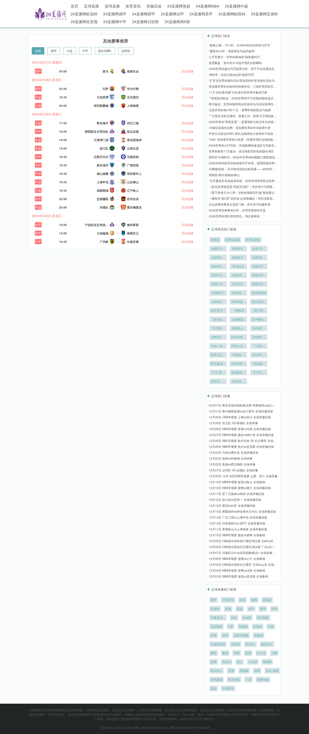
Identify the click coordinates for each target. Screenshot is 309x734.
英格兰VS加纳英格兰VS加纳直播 (258, 275)
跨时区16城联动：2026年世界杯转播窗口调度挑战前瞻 (218, 337)
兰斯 (274, 653)
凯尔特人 (216, 670)
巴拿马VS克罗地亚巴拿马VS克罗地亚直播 (238, 284)
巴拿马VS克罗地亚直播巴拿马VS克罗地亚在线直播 (218, 275)
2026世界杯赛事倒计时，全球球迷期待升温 (237, 210)
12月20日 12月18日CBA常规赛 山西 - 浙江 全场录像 (243, 476)
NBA (237, 653)
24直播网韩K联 (177, 21)
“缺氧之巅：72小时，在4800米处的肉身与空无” (240, 45)
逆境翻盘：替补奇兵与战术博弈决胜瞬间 (235, 63)
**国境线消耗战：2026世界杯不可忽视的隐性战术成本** (258, 363)
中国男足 (228, 688)
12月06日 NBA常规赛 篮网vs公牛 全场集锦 (237, 558)
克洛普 (235, 644)
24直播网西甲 (143, 13)
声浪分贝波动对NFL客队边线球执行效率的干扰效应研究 (238, 346)
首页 (74, 6)
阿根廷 (267, 600)
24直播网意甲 (201, 13)
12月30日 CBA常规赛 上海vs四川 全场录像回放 (240, 417)
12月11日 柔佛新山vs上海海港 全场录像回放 (238, 529)
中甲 (85, 51)
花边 (214, 688)
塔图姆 (244, 670)
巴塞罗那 (228, 600)
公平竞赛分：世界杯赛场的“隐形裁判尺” (235, 57)
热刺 (234, 617)
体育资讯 (133, 6)
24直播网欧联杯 (231, 13)
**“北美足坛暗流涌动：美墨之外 (258, 346)
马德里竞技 (218, 644)
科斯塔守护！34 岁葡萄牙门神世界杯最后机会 (218, 293)
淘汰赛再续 (258, 293)
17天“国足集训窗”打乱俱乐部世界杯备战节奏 (238, 92)
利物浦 (258, 635)
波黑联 (125, 51)
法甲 (274, 609)
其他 (214, 635)
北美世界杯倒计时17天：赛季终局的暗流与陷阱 (240, 110)
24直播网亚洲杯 (264, 13)
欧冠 (243, 600)
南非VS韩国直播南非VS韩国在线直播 (218, 266)
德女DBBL (105, 51)
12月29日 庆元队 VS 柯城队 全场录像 (233, 423)
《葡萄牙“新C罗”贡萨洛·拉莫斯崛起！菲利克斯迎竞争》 (238, 310)
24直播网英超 (178, 6)
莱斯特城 (263, 679)
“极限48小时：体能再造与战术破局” (232, 51)
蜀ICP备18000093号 (183, 727)
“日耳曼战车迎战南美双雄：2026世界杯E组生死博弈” (218, 328)
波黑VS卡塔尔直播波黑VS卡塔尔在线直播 (258, 248)
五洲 (231, 670)
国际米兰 (267, 644)
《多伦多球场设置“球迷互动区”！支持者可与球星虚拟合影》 (218, 319)
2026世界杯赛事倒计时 (218, 302)
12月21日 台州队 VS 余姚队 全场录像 (233, 470)
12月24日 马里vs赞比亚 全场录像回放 (233, 452)
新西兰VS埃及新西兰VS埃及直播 (258, 284)
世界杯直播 (232, 240)
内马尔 (226, 662)
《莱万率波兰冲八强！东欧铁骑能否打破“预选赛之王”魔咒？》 (258, 310)
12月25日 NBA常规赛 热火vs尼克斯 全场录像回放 (241, 446)
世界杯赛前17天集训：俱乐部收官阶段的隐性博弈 (241, 151)
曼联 (214, 653)
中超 (70, 51)
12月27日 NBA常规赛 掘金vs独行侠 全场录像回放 (241, 435)
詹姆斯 (267, 662)
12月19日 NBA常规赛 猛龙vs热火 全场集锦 (237, 482)
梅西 (254, 600)
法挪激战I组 (238, 319)
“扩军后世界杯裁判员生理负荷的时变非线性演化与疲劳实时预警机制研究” (258, 372)
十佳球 (252, 662)
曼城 (225, 653)
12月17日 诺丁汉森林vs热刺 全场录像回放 (236, 494)
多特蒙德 (216, 679)
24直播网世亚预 (84, 21)
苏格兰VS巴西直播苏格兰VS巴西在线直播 (258, 266)
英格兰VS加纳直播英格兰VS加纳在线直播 (218, 284)
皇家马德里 (241, 635)
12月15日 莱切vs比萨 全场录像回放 (232, 505)
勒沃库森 (234, 679)
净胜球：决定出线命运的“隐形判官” (232, 74)
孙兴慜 (247, 617)
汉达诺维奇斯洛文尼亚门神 (258, 302)
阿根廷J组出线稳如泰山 (224, 175)
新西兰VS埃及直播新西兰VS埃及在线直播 (218, 248)
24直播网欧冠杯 (84, 13)
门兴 (248, 679)
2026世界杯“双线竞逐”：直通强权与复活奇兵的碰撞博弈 (258, 355)
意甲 (251, 609)
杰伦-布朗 (272, 670)
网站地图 (204, 727)
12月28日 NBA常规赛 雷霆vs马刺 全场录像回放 (240, 429)
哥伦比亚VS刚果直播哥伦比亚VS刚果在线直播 (238, 266)
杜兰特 (261, 653)
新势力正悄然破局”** (218, 355)
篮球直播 (112, 6)
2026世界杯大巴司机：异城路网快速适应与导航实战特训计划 (258, 337)
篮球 (214, 662)
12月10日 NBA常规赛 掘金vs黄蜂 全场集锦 (237, 535)
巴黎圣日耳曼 (218, 617)
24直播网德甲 (114, 13)
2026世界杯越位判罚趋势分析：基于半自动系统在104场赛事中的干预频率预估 (238, 381)
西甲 (54, 51)
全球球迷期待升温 (238, 302)
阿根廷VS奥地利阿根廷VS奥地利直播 (238, 257)
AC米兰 (250, 644)
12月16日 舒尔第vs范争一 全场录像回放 (235, 499)
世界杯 (215, 240)
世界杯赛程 (253, 240)
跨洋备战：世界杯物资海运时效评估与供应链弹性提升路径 (218, 363)
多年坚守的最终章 (218, 310)
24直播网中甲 (114, 21)
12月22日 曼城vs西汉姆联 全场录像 (232, 464)
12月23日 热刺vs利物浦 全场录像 (230, 458)
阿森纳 (243, 626)
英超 (240, 609)
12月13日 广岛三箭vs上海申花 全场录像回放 (238, 517)
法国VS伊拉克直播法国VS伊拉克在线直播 (258, 257)
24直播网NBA (207, 6)
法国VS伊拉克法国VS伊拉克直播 (218, 257)
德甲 (263, 609)
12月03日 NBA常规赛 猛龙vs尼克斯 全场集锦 (238, 576)
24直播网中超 (236, 6)
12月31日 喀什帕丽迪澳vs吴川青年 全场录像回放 (241, 411)
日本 (225, 635)
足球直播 (91, 6)
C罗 (230, 626)
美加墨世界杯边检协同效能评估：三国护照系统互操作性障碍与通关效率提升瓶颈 (238, 372)
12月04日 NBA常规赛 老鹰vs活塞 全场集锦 (237, 570)
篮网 (248, 653)
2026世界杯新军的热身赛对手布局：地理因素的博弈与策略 (258, 328)
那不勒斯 (263, 617)
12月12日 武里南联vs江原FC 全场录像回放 (237, 523)
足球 (228, 609)
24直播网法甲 (172, 13)
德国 (257, 670)
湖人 (240, 662)
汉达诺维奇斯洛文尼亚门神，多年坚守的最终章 (240, 204)
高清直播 (187, 71)
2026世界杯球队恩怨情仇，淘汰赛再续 (234, 216)
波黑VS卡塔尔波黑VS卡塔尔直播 (238, 275)
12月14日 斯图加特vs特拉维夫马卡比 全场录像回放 (242, 511)
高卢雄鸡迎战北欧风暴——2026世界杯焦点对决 (258, 319)
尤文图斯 (216, 626)
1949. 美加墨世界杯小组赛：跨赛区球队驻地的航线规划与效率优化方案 (218, 346)
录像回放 (153, 6)
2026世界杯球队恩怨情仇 (238, 293)
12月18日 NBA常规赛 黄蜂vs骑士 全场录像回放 (240, 488)
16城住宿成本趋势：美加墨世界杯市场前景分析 (240, 128)
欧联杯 (257, 626)
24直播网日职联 (145, 21)
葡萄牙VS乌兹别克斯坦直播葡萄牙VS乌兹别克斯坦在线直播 (238, 248)
